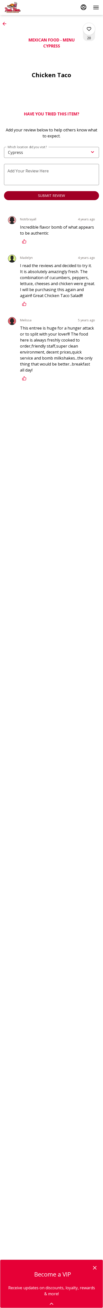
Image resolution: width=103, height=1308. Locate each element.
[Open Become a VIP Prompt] (51, 1304)
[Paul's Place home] (26, 7)
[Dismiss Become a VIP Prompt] (95, 1268)
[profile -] (83, 7)
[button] (6, 23)
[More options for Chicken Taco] (89, 29)
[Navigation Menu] (96, 7)
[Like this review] (25, 241)
